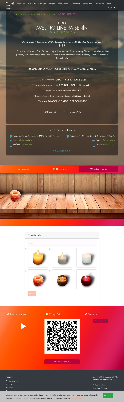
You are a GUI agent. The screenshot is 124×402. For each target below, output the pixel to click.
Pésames (24, 169)
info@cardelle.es (26, 140)
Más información (77, 398)
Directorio (99, 3)
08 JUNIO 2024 (49, 14)
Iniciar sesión (8, 6)
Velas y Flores (100, 169)
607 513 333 (109, 144)
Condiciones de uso (13, 391)
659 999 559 (26, 144)
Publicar (31, 3)
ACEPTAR (108, 395)
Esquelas (21, 3)
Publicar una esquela (62, 362)
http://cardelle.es (62, 150)
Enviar (31, 293)
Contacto (75, 3)
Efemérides (63, 3)
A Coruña (31, 14)
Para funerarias (111, 5)
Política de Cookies (100, 388)
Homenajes (61, 169)
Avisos (52, 3)
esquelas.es (109, 377)
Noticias (42, 3)
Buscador (87, 3)
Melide (39, 14)
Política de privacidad (100, 385)
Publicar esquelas (12, 381)
